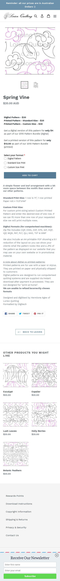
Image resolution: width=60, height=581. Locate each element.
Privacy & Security (16, 527)
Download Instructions (19, 503)
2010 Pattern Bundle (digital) (34, 133)
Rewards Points (15, 495)
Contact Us (12, 535)
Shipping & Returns (17, 519)
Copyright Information (18, 511)
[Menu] (55, 16)
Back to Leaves (32, 332)
